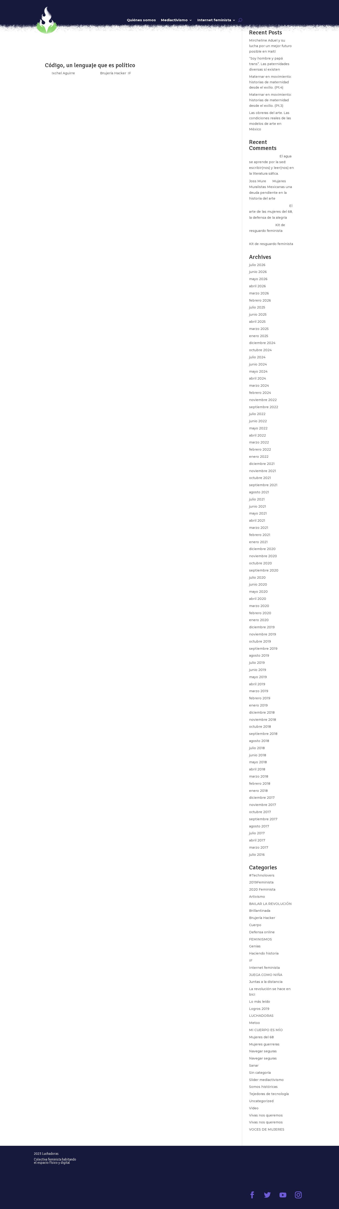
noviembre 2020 (263, 556)
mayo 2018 (258, 762)
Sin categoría (260, 1073)
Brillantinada (259, 911)
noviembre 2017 (262, 805)
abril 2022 (257, 435)
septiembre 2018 (263, 734)
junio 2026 (258, 272)
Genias (255, 946)
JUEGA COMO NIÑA (265, 975)
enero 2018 (258, 791)
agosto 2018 (259, 741)
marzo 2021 (258, 528)
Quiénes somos (141, 20)
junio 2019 (257, 670)
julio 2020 (257, 577)
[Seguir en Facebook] (252, 1195)
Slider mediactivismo (266, 1080)
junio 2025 (258, 314)
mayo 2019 (258, 677)
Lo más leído (259, 1002)
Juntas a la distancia (265, 982)
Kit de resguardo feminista (271, 244)
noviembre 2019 (262, 634)
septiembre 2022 (263, 407)
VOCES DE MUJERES (266, 1129)
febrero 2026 (260, 300)
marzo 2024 (259, 385)
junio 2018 (257, 755)
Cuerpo (255, 925)
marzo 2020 (259, 606)
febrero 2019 (259, 698)
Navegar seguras (263, 1051)
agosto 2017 (259, 826)
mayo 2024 (258, 371)
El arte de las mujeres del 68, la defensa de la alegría (271, 211)
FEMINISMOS (260, 939)
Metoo (254, 1023)
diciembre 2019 (262, 627)
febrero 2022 (260, 449)
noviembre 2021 (262, 471)
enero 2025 (258, 336)
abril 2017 (257, 840)
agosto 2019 (259, 655)
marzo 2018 (258, 776)
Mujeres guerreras (264, 1044)
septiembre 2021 (263, 485)
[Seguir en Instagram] (298, 1195)
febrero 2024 (260, 393)
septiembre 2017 (263, 819)
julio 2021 (257, 499)
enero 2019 (258, 705)
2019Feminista (261, 882)
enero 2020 (259, 620)
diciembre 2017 (262, 798)
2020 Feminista (262, 889)
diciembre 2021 (262, 464)
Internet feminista (214, 20)
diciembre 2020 (262, 549)
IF (250, 960)
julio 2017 (257, 833)
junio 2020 (258, 584)
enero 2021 (258, 542)
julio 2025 (257, 307)
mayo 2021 (258, 513)
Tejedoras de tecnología (269, 1094)
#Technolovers (261, 875)
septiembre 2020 (263, 570)
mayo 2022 (258, 428)
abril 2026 (257, 286)
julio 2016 (257, 855)
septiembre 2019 (263, 648)
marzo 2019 (258, 691)
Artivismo (257, 897)
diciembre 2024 (262, 343)
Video (254, 1108)
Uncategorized (261, 1101)
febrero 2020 (260, 613)
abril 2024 (257, 378)
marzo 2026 (259, 293)
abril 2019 (257, 684)
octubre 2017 (260, 812)
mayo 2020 (258, 592)
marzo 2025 (259, 329)
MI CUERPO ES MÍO (266, 1030)
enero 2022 (258, 457)
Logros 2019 (259, 1009)
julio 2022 (257, 414)
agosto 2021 (259, 492)
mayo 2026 (258, 279)
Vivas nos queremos (266, 1115)
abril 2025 (257, 322)
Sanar (254, 1065)
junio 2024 (258, 364)
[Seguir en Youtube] (283, 1195)
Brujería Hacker (262, 918)
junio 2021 (257, 506)
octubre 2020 (260, 563)
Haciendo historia (264, 953)
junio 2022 (258, 421)
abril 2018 (257, 769)
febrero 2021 (259, 535)
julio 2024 (257, 357)
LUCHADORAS (261, 1016)
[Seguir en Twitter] (267, 1195)
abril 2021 (257, 520)
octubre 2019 (260, 641)
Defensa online (262, 932)
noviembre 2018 (262, 720)
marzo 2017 (258, 847)
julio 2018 (257, 748)
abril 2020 (257, 599)
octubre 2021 (260, 478)
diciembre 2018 (262, 712)
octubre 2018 (260, 726)
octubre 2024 (260, 350)
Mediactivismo (174, 20)
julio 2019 (257, 663)
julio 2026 (257, 265)
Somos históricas (263, 1087)
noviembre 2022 (263, 400)
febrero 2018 (259, 783)
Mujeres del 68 (261, 1037)
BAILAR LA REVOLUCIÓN (270, 904)
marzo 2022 (259, 442)
